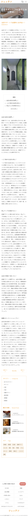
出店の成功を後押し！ (12, 101)
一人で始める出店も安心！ (13, 103)
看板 (10, 448)
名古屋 (14, 444)
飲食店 (5, 401)
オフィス (6, 384)
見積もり (15, 451)
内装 (5, 387)
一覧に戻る (14, 371)
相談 (13, 448)
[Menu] (25, 1)
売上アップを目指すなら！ (13, 106)
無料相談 (6, 395)
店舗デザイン (7, 393)
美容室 (5, 398)
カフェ (22, 448)
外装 (5, 390)
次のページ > (23, 370)
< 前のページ (5, 370)
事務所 (10, 451)
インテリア (21, 451)
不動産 (17, 448)
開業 (4, 454)
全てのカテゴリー (8, 382)
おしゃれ (5, 448)
